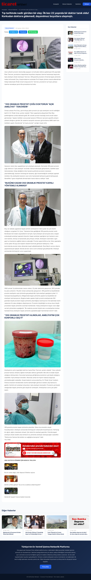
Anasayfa (56, 4)
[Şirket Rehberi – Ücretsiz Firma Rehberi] (14, 4)
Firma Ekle (45, 567)
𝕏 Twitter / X (13, 32)
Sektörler (78, 4)
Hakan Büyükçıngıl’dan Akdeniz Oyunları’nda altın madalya (80, 67)
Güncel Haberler (67, 4)
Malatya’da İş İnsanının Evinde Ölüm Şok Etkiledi (80, 33)
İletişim (87, 4)
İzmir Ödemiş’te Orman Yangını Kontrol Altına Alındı (80, 46)
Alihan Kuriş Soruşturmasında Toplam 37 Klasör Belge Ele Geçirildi (80, 61)
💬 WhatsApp (33, 32)
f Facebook (23, 32)
